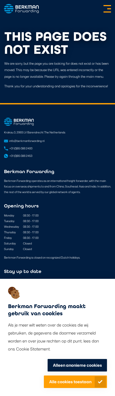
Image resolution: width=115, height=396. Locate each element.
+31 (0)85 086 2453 (20, 156)
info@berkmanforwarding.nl (26, 141)
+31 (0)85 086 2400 (20, 148)
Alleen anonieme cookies (77, 365)
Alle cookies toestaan (70, 382)
